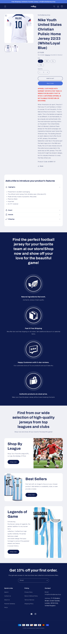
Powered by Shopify (39, 628)
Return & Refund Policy (31, 596)
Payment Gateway (9, 603)
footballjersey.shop (30, 628)
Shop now (13, 462)
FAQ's (6, 607)
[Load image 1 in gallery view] (8, 48)
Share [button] (41, 166)
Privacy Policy (29, 592)
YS (40, 61)
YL (53, 61)
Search (6, 592)
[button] (5, 6)
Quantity (40, 68)
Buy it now (50, 83)
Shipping (47, 55)
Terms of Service (29, 599)
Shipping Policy (29, 603)
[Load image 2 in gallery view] (15, 48)
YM (47, 61)
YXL (41, 65)
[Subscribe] (47, 580)
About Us (7, 599)
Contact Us (7, 596)
